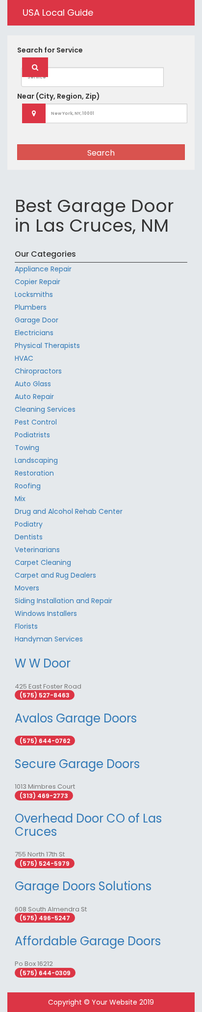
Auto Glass (33, 384)
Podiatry (29, 524)
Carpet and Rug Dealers (55, 575)
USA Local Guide (58, 12)
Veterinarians (37, 550)
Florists (26, 626)
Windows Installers (46, 613)
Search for (50, 50)
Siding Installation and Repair (63, 601)
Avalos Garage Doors (76, 718)
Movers (27, 588)
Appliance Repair (43, 269)
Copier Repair (37, 282)
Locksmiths (34, 294)
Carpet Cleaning (43, 562)
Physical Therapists (47, 345)
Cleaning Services (45, 409)
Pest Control (36, 422)
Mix (20, 499)
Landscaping (36, 460)
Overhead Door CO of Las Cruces (88, 824)
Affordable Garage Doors (88, 941)
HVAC (24, 358)
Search (101, 153)
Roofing (28, 486)
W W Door (43, 663)
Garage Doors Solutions (83, 886)
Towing (27, 448)
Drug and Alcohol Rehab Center (69, 511)
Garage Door (36, 320)
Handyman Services (49, 639)
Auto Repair (34, 396)
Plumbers (31, 307)
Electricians (34, 333)
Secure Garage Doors (77, 764)
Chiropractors (38, 371)
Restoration (34, 473)
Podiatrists (32, 435)
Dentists (29, 537)
